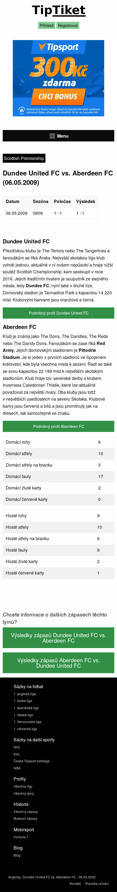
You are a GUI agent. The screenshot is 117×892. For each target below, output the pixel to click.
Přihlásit (47, 25)
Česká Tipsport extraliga (32, 760)
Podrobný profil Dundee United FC (58, 313)
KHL (17, 754)
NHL (17, 747)
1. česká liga (23, 700)
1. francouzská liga (27, 721)
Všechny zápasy (26, 811)
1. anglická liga (25, 693)
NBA (17, 768)
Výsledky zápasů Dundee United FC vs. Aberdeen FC (58, 637)
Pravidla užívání (97, 883)
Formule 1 (21, 836)
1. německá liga (25, 728)
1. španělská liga (26, 707)
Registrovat (68, 25)
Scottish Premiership (24, 158)
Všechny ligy (23, 786)
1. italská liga (23, 714)
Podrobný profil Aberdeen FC (58, 426)
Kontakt (75, 883)
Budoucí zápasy (25, 818)
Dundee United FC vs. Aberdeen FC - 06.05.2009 (59, 877)
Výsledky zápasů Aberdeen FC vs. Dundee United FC (58, 662)
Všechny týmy (24, 793)
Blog (17, 855)
